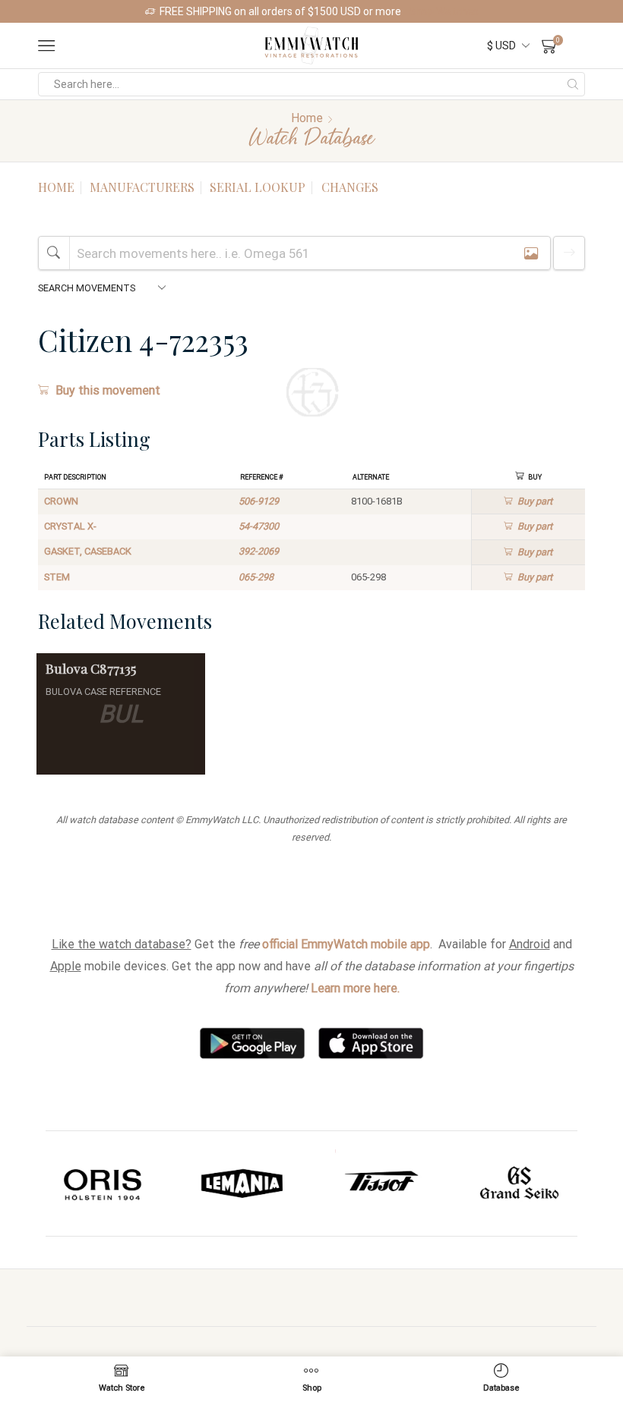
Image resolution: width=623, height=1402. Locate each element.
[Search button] (572, 84)
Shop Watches (444, 11)
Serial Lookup (257, 187)
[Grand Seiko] (383, 1183)
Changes (349, 187)
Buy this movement (107, 390)
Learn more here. (355, 988)
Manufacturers (142, 187)
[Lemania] (106, 1183)
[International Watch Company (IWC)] (522, 1183)
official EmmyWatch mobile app (346, 944)
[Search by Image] (531, 253)
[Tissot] (245, 1183)
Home (307, 118)
